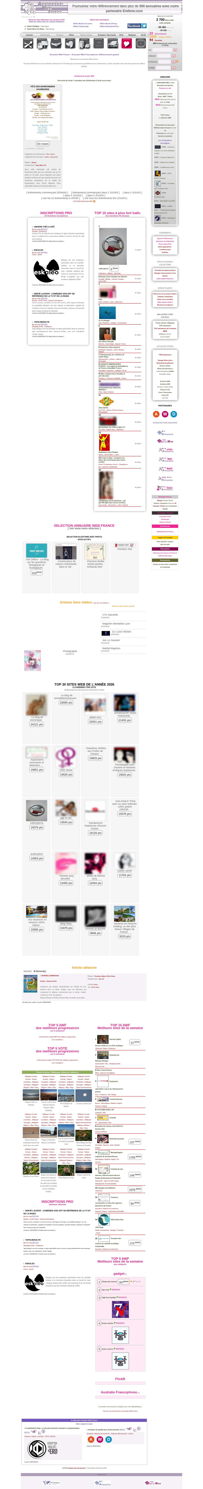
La (165, 118)
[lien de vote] (36, 229)
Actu (96, 1094)
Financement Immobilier (116, 1211)
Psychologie (110, 344)
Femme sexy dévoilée (67, 877)
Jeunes (130, 1433)
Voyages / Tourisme (116, 1230)
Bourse (97, 1103)
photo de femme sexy (96, 877)
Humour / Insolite (117, 279)
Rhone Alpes (109, 455)
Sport (167, 506)
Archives (165, 252)
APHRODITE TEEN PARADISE (125, 714)
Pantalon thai (124, 549)
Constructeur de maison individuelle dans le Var (66, 564)
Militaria (110, 273)
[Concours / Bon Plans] (99, 51)
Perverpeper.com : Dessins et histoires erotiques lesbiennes (124, 767)
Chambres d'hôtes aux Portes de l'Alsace (96, 751)
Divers (124, 378)
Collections (102, 273)
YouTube (40, 1436)
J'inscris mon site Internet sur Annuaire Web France (120, 1411)
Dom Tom (102, 410)
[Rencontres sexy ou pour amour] (126, 51)
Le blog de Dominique (36, 718)
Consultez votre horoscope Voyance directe (165, 519)
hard (111, 302)
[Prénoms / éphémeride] (70, 51)
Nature (170, 500)
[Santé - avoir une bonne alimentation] (28, 51)
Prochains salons (165, 374)
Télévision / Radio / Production (105, 1048)
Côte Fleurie (38, 26)
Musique (165, 500)
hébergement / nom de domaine (105, 1184)
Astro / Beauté (118, 350)
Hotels (98, 1233)
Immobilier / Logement (106, 370)
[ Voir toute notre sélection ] (84, 528)
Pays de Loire (99, 1066)
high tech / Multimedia (109, 467)
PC (96, 1122)
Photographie (103, 412)
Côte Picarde (40, 29)
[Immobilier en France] (84, 51)
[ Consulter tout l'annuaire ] (107, 1406)
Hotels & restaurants (102, 1230)
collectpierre (36, 823)
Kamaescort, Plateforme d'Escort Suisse (95, 826)
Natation (113, 323)
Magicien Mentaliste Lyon (116, 623)
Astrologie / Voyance (105, 350)
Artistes (34, 300)
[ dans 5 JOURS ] (95, 195)
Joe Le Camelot (111, 640)
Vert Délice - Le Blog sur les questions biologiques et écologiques (37, 563)
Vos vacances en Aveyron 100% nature (37, 922)
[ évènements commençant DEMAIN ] (47, 192)
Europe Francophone (55, 300)
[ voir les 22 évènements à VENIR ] (60, 198)
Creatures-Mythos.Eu (167, 157)
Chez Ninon (66, 770)
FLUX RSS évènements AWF (83, 201)
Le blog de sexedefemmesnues (65, 697)
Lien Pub (165, 398)
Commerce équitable (113, 378)
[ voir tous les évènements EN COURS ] (105, 198)
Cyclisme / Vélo (100, 1112)
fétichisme (120, 429)
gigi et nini (66, 817)
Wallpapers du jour (165, 334)
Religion (101, 352)
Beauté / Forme (120, 344)
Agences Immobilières (107, 1073)
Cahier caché (124, 870)
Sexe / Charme (104, 302)
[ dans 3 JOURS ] (132, 192)
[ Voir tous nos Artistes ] (101, 603)
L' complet (165, 82)
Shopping (102, 378)
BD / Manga (112, 1094)
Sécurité (98, 1162)
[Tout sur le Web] (165, 443)
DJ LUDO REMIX (121, 631)
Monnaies (117, 273)
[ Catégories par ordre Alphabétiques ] (129, 1406)
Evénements (122, 323)
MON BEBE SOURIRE (167, 201)
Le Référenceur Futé (167, 167)
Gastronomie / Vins (101, 1064)
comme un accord (95, 928)
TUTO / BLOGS (50, 1436)
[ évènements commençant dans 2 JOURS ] (95, 192)
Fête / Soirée (50, 154)
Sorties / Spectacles (51, 157)
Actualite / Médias (104, 279)
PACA (97, 1073)
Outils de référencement (119, 1433)
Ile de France (42, 300)
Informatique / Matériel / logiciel (111, 1103)
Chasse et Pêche (101, 1132)
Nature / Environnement (115, 410)
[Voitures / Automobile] (113, 51)
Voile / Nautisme (104, 323)
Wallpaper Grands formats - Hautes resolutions (30, 1079)
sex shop (102, 429)
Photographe (70, 651)
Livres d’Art (102, 281)
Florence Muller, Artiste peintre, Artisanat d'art (96, 564)
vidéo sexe (118, 302)
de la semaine (165, 337)
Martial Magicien (111, 648)
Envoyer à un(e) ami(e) (165, 387)
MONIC (28, 971)
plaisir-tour (95, 717)
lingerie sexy (110, 429)
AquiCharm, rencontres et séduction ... (36, 762)
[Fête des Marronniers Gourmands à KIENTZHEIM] (42, 140)
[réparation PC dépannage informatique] (42, 51)
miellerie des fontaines (167, 162)
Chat (100, 392)
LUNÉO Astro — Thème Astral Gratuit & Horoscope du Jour (164, 209)
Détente (101, 344)
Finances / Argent (101, 1106)
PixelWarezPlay (159, 197)
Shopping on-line (37, 326)
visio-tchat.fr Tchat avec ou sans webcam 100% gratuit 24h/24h (124, 805)
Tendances (48, 326)
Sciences (171, 503)
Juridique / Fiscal (120, 370)
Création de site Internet (76, 1468)
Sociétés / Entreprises (39, 231)
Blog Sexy (66, 923)
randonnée (98, 1191)
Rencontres (112, 505)
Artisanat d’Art (103, 359)
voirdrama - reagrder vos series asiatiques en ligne (164, 150)
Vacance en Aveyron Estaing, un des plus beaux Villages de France (125, 927)
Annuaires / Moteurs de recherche (106, 1208)
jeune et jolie (103, 505)
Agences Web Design (111, 1181)
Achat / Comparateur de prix (108, 464)
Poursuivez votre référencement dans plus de (125, 8)
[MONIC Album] (30, 992)
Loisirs (34, 254)
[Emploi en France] (56, 51)
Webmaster (99, 1181)
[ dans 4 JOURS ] (73, 195)
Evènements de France (165, 531)
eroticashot (37, 854)
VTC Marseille (110, 614)
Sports (40, 254)
